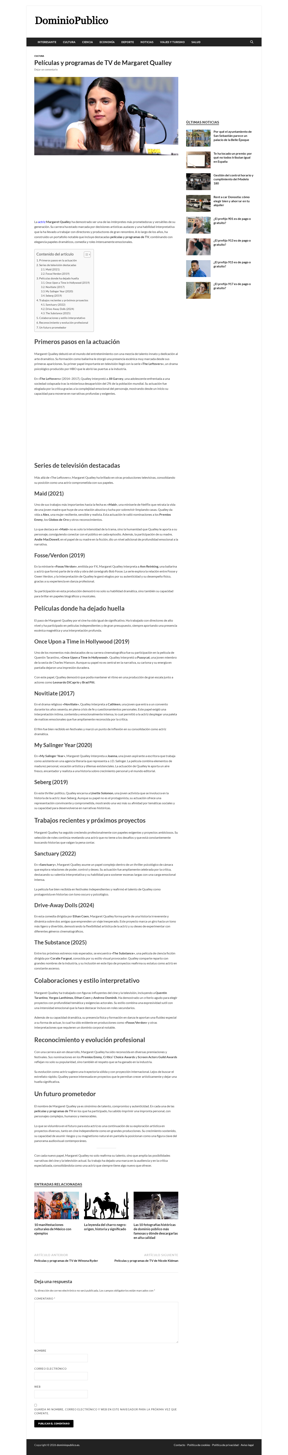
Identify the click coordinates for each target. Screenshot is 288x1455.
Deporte (127, 42)
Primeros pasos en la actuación (58, 260)
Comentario (44, 1298)
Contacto (179, 1445)
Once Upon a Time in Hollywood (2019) (68, 282)
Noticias (146, 42)
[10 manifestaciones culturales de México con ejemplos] (56, 1207)
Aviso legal (247, 1445)
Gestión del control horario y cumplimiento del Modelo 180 (234, 179)
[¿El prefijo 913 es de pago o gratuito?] (198, 241)
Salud (195, 42)
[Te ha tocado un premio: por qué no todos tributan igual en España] (198, 154)
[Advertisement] (106, 190)
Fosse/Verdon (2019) (58, 273)
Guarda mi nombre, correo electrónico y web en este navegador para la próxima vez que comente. (105, 1411)
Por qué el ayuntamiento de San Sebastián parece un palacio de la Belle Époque (233, 136)
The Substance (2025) (58, 313)
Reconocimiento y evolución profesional (63, 322)
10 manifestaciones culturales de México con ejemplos (52, 1229)
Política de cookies (198, 1445)
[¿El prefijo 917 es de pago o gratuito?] (198, 284)
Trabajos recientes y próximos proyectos (63, 300)
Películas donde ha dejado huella (59, 278)
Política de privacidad (225, 1445)
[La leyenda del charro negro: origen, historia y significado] (106, 1207)
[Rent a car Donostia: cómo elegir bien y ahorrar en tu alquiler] (198, 197)
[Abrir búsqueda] (252, 42)
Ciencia (87, 42)
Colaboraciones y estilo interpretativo (62, 318)
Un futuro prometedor (52, 327)
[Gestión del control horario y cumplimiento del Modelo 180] (198, 175)
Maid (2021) (53, 269)
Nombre (40, 1350)
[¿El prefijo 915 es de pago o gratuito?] (198, 262)
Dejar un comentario (46, 69)
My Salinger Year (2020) (59, 291)
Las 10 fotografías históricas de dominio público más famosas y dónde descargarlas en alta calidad (156, 1231)
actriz (41, 222)
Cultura (69, 42)
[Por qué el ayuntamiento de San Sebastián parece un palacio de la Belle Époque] (198, 132)
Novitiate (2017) (55, 287)
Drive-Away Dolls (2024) (60, 308)
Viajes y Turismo (172, 42)
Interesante (47, 42)
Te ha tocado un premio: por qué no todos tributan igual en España (233, 157)
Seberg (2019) (54, 295)
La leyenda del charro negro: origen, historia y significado (105, 1227)
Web (37, 1386)
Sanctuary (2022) (55, 304)
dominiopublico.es (68, 1445)
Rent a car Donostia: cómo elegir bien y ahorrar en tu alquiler (232, 201)
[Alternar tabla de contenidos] (85, 254)
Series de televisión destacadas (57, 265)
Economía (107, 42)
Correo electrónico (50, 1368)
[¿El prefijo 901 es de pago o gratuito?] (198, 219)
